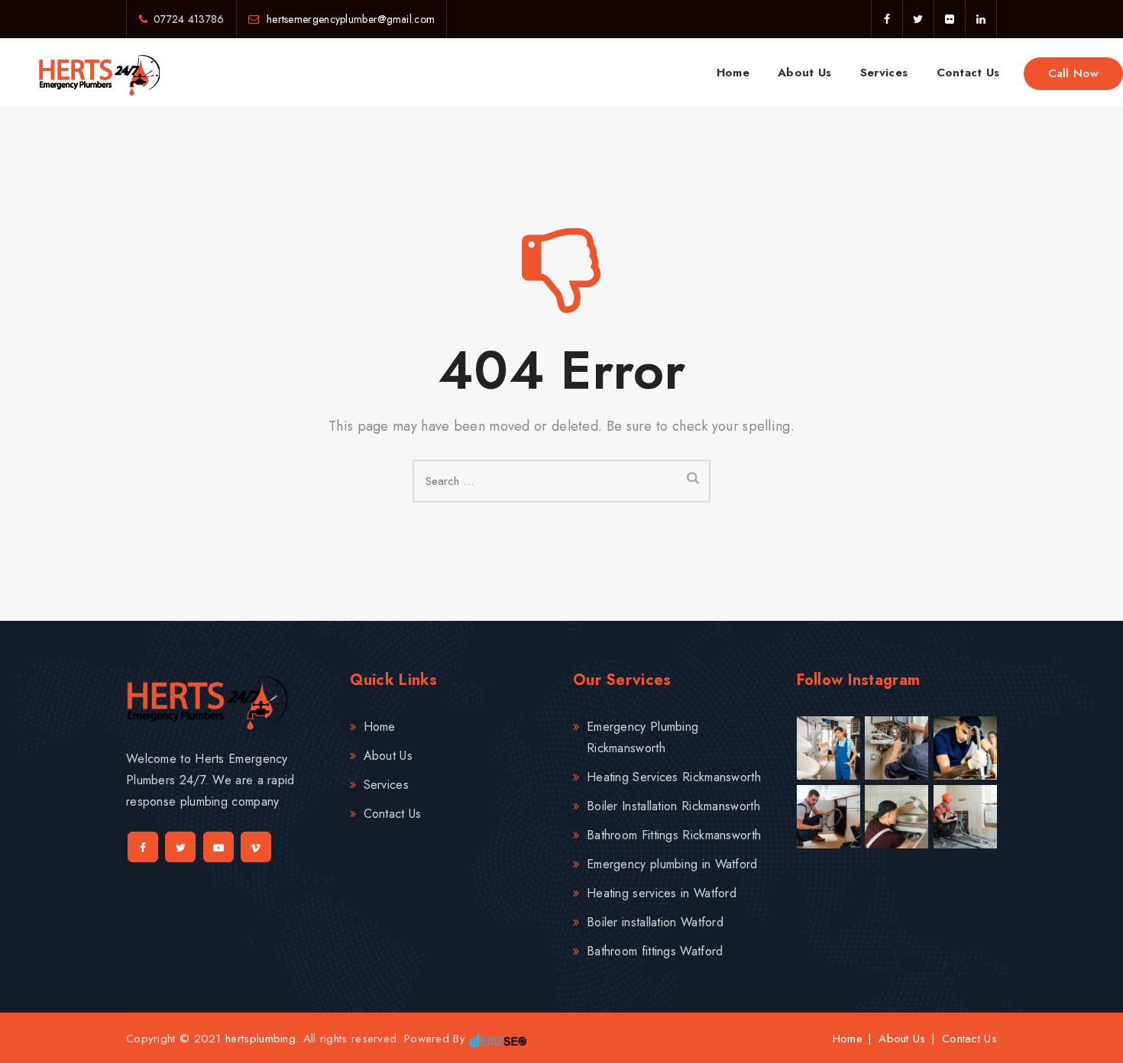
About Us (804, 72)
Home (733, 72)
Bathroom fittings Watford (655, 951)
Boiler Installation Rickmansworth (673, 806)
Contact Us (968, 72)
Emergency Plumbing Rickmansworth (642, 737)
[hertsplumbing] (99, 72)
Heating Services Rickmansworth (674, 777)
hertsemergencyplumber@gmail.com (349, 19)
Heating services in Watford (661, 893)
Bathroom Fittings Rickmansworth (674, 835)
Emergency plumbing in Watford (672, 864)
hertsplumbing (260, 1038)
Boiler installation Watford (655, 922)
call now (1073, 73)
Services (884, 72)
